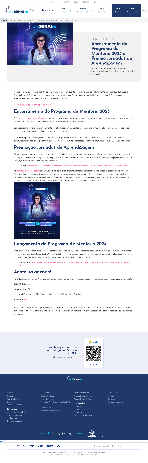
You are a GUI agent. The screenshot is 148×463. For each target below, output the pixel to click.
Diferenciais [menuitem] (48, 10)
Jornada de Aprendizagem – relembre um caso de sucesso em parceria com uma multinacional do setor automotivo (77, 165)
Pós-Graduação (13, 399)
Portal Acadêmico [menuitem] (82, 10)
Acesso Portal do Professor (85, 399)
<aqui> (26, 299)
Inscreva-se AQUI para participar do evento (32, 105)
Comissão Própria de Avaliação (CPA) (55, 402)
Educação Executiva (15, 405)
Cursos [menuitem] (32, 10)
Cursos (10, 393)
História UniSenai (47, 396)
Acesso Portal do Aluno (83, 396)
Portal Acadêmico (81, 393)
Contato (111, 396)
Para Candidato (80, 409)
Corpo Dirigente (46, 399)
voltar (5, 20)
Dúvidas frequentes (115, 402)
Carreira (114, 446)
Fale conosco (113, 393)
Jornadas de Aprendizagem (28, 171)
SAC (121, 446)
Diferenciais (12, 409)
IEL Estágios (12, 418)
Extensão (10, 402)
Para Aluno (78, 406)
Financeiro (112, 405)
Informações (79, 403)
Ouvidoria (111, 399)
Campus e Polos (46, 408)
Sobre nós (44, 393)
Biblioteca (78, 412)
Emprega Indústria (14, 421)
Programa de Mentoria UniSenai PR (31, 118)
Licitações (106, 446)
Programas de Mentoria (16, 415)
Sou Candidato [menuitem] (132, 10)
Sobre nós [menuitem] (65, 10)
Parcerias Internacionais (50, 410)
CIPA (42, 405)
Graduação (11, 396)
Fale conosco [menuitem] (102, 10)
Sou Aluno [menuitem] (118, 10)
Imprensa (97, 446)
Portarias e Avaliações (83, 415)
